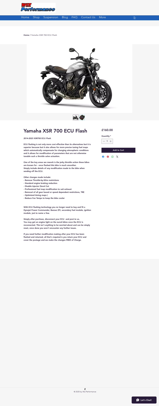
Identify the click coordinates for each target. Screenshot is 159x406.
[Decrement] (103, 141)
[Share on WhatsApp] (112, 156)
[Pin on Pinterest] (107, 156)
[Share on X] (117, 156)
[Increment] (111, 141)
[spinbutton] (107, 141)
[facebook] (85, 389)
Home (26, 35)
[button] (134, 18)
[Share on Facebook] (103, 156)
